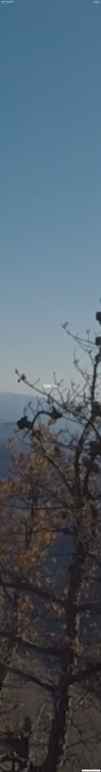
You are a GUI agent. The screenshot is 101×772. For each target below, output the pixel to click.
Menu (97, 2)
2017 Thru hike (7, 2)
